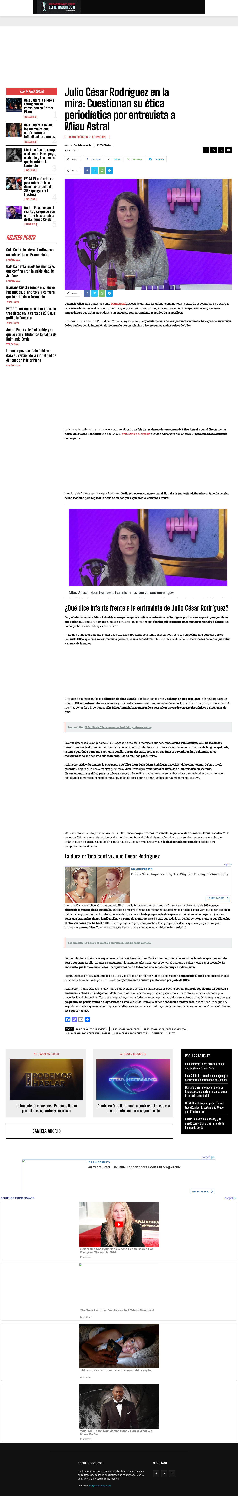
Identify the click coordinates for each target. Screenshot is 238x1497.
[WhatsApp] (221, 150)
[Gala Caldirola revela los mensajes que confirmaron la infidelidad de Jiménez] (14, 130)
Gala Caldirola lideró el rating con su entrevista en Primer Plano (39, 106)
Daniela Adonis (82, 145)
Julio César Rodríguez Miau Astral (88, 1033)
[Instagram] (164, 1473)
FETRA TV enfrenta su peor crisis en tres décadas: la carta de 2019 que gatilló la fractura (38, 187)
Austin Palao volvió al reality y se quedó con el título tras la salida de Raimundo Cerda (39, 213)
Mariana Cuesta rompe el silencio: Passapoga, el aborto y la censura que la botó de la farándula (40, 158)
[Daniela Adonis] (21, 1131)
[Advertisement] (119, 50)
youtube (157, 1033)
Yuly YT (170, 1033)
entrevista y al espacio (136, 434)
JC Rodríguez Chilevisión (91, 1029)
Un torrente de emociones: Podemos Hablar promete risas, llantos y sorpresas (46, 1108)
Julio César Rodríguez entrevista (164, 1029)
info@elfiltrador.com (100, 1485)
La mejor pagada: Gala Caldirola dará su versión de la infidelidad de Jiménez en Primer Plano (31, 355)
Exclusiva (30, 170)
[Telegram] (228, 150)
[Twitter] (213, 150)
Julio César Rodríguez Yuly (131, 1033)
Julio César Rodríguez (125, 1029)
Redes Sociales (78, 136)
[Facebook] (206, 150)
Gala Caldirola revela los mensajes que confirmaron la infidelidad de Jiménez (40, 131)
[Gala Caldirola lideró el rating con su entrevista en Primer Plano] (14, 105)
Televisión (30, 224)
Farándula (30, 117)
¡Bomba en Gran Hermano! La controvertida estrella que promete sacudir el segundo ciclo (133, 1108)
